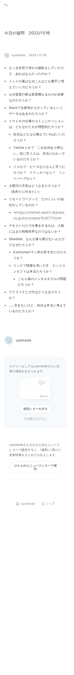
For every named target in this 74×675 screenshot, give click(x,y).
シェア (50, 503)
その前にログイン (35, 418)
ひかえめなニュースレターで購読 (35, 467)
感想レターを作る (35, 409)
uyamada (23, 340)
